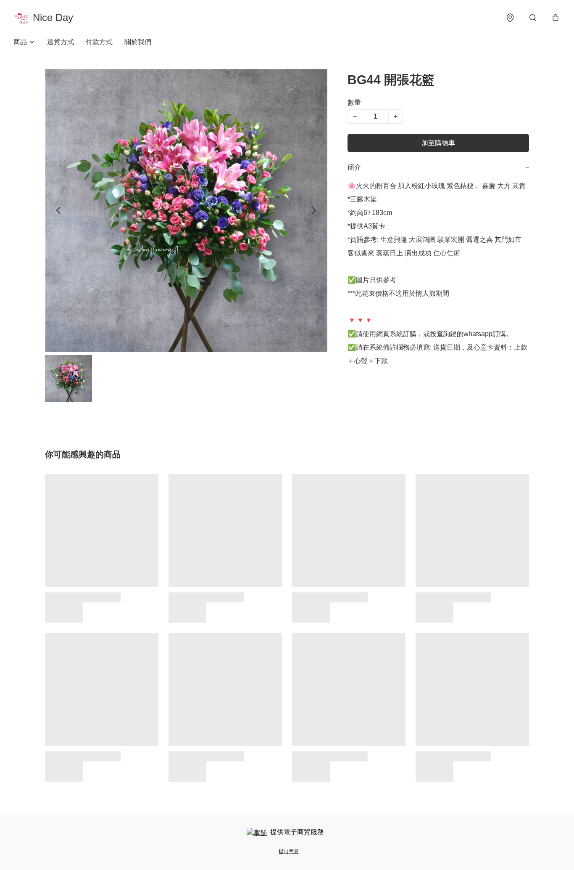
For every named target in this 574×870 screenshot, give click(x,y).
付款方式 (99, 41)
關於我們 (137, 41)
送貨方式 (60, 41)
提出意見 (289, 851)
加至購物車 (438, 142)
